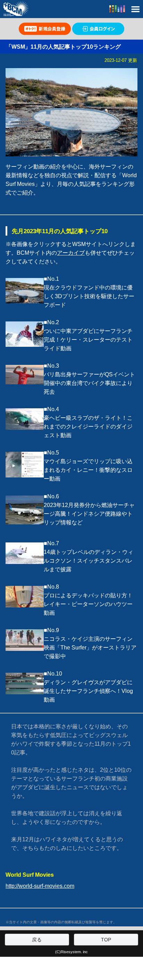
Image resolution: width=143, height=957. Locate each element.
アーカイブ (71, 253)
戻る (37, 939)
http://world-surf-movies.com (40, 886)
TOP (106, 939)
